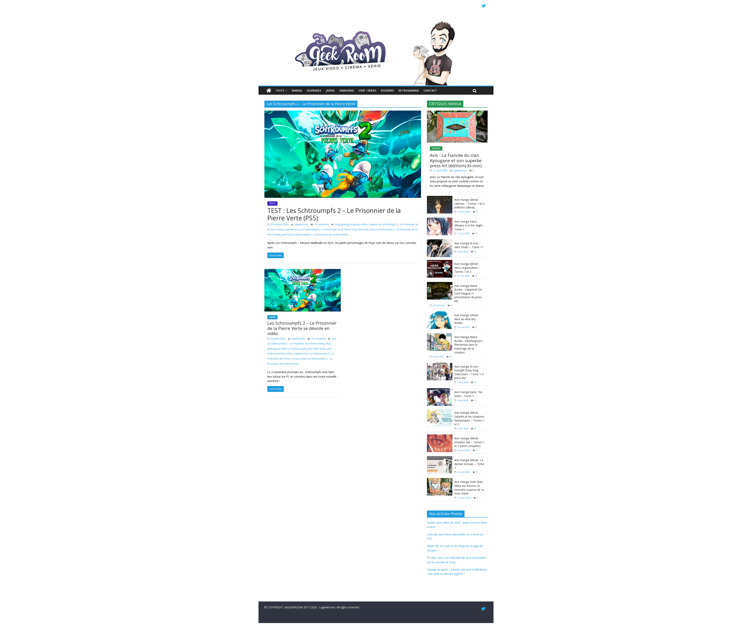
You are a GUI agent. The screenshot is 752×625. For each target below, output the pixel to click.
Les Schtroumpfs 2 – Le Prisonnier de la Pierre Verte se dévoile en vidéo (302, 328)
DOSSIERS (387, 90)
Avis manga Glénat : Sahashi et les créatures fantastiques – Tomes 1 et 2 (469, 418)
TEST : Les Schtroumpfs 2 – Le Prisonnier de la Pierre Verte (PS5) (334, 214)
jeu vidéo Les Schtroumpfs (291, 348)
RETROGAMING (409, 90)
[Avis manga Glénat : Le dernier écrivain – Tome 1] (439, 458)
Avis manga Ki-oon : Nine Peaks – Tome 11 (468, 245)
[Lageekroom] (376, 20)
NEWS (272, 317)
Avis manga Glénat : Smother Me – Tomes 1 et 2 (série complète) (469, 442)
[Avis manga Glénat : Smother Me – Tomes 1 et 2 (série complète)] (439, 436)
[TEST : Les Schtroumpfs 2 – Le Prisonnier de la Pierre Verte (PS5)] (342, 113)
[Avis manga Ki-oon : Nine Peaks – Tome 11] (439, 241)
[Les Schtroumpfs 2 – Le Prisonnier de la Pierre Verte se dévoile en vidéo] (302, 271)
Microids (363, 229)
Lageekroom (301, 224)
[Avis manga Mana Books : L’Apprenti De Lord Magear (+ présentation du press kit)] (439, 284)
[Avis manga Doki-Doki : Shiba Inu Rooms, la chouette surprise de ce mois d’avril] (439, 480)
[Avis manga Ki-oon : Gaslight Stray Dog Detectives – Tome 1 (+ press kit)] (439, 365)
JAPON (330, 90)
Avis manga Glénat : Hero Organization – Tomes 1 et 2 (467, 267)
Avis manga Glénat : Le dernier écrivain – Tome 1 (469, 464)
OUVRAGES (314, 90)
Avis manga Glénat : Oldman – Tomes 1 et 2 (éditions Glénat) (469, 203)
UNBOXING (346, 90)
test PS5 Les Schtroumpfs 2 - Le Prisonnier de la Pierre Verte (315, 234)
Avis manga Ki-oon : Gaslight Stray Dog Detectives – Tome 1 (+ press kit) (469, 372)
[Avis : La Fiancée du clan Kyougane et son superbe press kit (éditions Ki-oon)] (457, 112)
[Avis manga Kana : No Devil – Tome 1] (439, 390)
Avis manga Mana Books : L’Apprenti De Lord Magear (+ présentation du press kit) (468, 293)
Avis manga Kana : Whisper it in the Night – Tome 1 (469, 225)
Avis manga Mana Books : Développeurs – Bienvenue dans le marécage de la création (469, 344)
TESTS (280, 90)
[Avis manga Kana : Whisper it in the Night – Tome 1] (439, 220)
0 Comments (321, 224)
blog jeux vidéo (358, 224)
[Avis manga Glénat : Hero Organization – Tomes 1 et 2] (439, 262)
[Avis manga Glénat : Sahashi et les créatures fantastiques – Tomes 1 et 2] (439, 411)
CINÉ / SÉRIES (367, 90)
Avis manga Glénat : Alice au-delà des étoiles (466, 319)
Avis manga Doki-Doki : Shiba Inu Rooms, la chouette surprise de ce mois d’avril (469, 487)
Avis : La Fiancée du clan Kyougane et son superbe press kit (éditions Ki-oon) (456, 160)
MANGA (297, 90)
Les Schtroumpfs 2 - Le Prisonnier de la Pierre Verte (328, 229)
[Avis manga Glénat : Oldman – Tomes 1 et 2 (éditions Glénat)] (439, 198)
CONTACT (430, 90)
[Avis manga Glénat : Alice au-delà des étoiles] (439, 313)
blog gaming (342, 224)
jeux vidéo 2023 (316, 348)
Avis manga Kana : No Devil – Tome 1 (468, 394)
